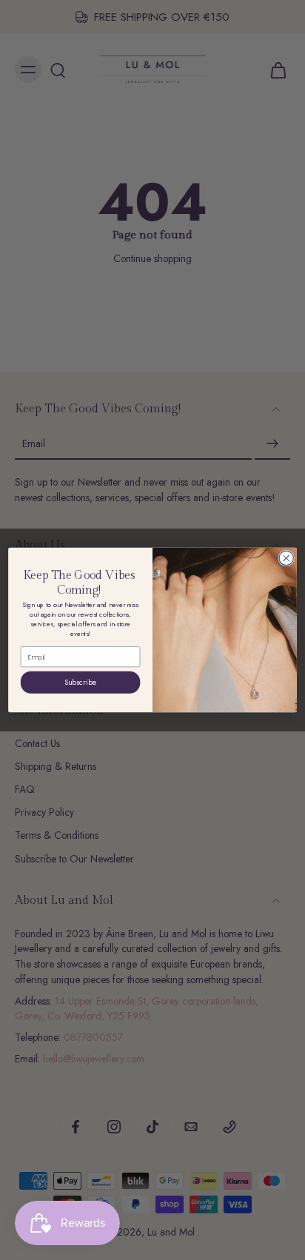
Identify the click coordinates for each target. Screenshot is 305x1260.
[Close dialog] (286, 558)
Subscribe (80, 682)
